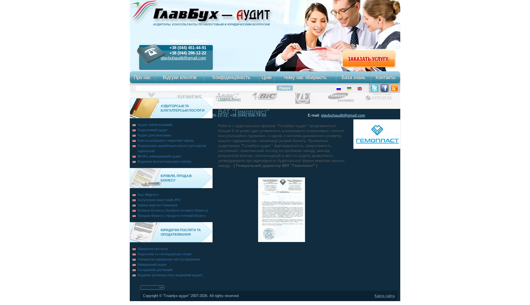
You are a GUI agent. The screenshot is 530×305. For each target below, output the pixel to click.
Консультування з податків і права (165, 141)
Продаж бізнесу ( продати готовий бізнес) (171, 216)
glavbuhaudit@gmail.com (183, 58)
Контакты (386, 77)
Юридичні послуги (152, 249)
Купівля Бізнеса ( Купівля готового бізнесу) (172, 210)
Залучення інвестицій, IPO (158, 200)
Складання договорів (155, 270)
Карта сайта (385, 296)
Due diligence (148, 195)
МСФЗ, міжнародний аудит (159, 156)
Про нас (142, 77)
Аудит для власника (154, 135)
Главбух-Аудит (229, 99)
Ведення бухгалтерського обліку (164, 162)
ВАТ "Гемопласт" (243, 111)
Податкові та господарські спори (164, 254)
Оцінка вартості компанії (157, 205)
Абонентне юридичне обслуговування (168, 259)
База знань (353, 77)
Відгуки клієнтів (180, 77)
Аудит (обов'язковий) (154, 125)
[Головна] (203, 25)
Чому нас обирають (305, 77)
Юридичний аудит (152, 265)
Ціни (267, 77)
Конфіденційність (231, 77)
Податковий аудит (152, 130)
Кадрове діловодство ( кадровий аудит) (170, 275)
